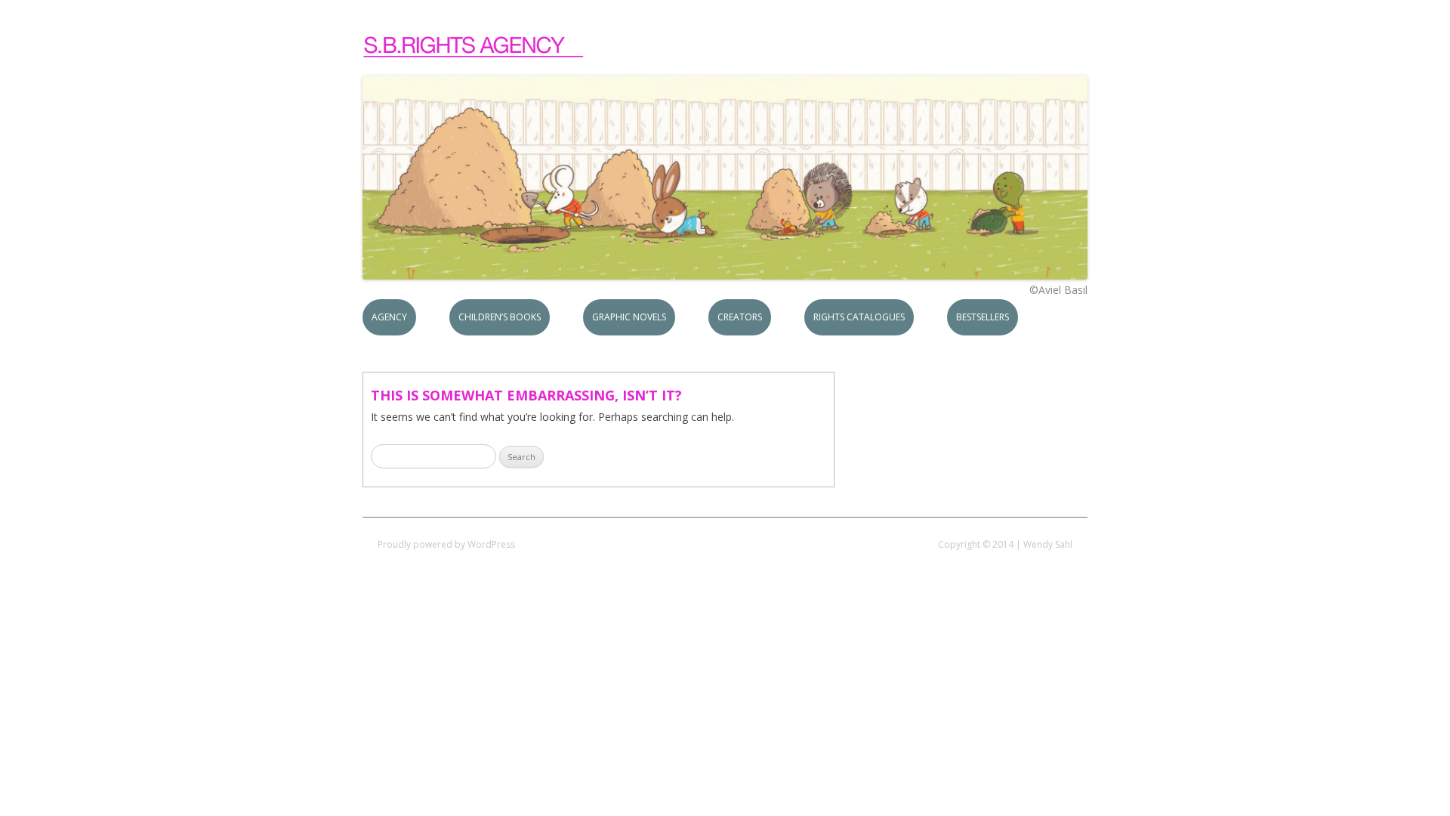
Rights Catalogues (859, 317)
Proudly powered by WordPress (446, 544)
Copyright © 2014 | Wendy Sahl (1005, 544)
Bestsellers (982, 317)
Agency (389, 317)
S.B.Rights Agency (474, 47)
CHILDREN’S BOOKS (499, 317)
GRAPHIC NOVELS (629, 317)
